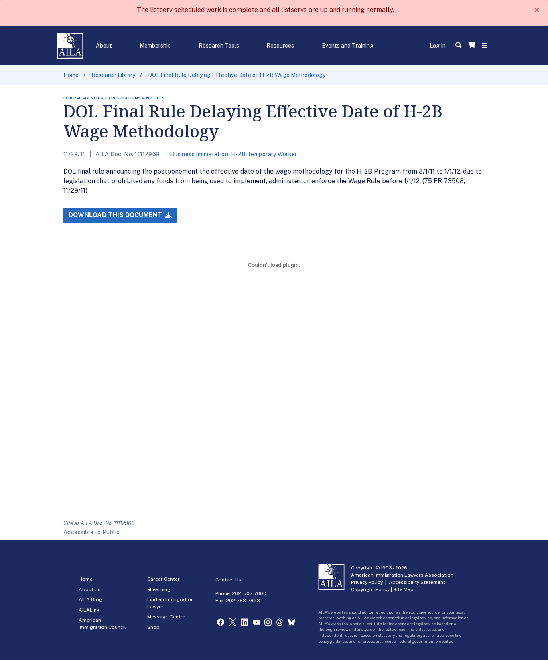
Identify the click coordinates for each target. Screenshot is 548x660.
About (104, 45)
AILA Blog (90, 599)
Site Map (403, 589)
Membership (155, 45)
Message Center (166, 617)
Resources (280, 45)
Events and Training (347, 45)
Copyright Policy (370, 589)
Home (71, 75)
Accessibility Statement (417, 582)
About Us (90, 589)
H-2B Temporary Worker (264, 154)
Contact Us (228, 580)
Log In (438, 45)
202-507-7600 (249, 593)
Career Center (163, 579)
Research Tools (219, 45)
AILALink (89, 610)
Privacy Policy (367, 582)
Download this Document (116, 215)
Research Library (113, 75)
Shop (153, 627)
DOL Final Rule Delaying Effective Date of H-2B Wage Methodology (236, 75)
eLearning (158, 589)
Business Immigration (199, 154)
